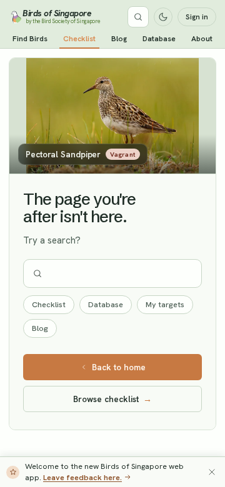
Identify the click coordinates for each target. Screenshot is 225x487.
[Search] (138, 16)
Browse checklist (112, 399)
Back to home (119, 367)
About (201, 39)
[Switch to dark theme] (163, 16)
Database (159, 39)
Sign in (197, 16)
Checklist (79, 39)
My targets (165, 304)
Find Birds (30, 39)
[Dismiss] (212, 472)
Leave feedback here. (82, 477)
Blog (119, 39)
